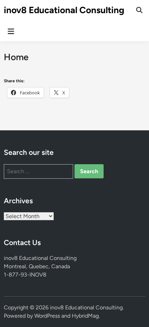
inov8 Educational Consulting (64, 10)
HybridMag (85, 315)
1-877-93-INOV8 (25, 274)
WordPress (47, 315)
